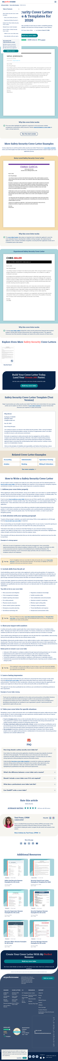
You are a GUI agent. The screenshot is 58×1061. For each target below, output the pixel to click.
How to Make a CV (25, 998)
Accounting (7, 460)
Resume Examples (8, 1003)
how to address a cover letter (17, 499)
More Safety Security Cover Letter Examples (10, 14)
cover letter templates (35, 406)
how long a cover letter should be (20, 761)
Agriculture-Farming (46, 460)
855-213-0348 (38, 1030)
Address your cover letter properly (12, 33)
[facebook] (21, 843)
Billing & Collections (46, 464)
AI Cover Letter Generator (15, 993)
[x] (29, 843)
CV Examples (25, 995)
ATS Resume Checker (6, 997)
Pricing (40, 995)
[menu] (55, 2)
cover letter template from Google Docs (34, 616)
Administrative (26, 460)
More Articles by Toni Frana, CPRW (26, 833)
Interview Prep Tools (33, 1003)
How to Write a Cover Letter (15, 1004)
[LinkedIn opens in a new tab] (33, 1056)
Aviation (6, 464)
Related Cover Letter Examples (10, 27)
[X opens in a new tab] (30, 1056)
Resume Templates (6, 1000)
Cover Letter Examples (14, 5)
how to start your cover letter (13, 521)
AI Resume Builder (5, 5)
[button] (12, 360)
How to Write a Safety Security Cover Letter (10, 30)
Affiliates (40, 1005)
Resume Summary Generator (32, 996)
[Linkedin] (50, 818)
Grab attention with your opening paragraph (12, 36)
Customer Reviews (42, 1009)
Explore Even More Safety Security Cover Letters (11, 23)
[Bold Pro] (53, 818)
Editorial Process (42, 1000)
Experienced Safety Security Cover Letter (12, 20)
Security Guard (8, 365)
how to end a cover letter (12, 680)
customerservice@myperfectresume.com (42, 1033)
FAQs (39, 997)
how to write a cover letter (8, 484)
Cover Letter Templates (15, 997)
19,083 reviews (5, 1032)
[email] (37, 843)
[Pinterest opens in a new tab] (37, 1056)
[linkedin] (25, 843)
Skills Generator (32, 999)
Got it (24, 1057)
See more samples (28, 469)
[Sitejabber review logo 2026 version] (17, 1031)
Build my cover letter (29, 36)
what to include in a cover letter (42, 127)
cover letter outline (15, 330)
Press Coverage (42, 1007)
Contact (40, 1002)
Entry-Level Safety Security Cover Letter (12, 17)
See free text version (29, 134)
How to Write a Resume (7, 1006)
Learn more (19, 1057)
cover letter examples (50, 148)
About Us (40, 993)
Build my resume (11, 51)
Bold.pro (30, 1001)
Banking (24, 464)
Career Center (31, 993)
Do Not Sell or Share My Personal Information (46, 1012)
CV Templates (25, 993)
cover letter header (13, 237)
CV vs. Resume (24, 1001)
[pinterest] (33, 843)
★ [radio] (25, 808)
